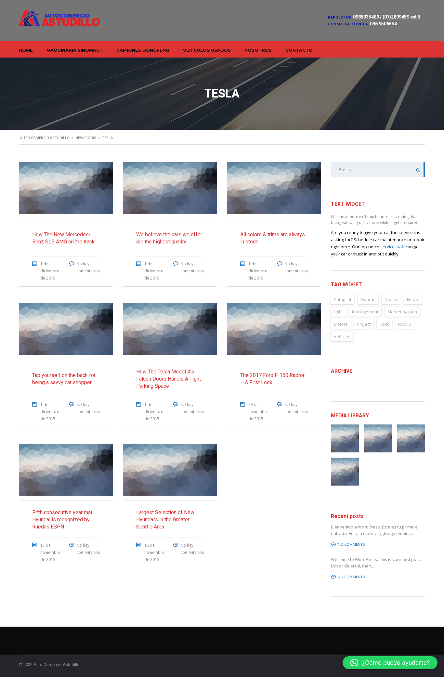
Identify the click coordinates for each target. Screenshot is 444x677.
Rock (384, 324)
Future (413, 299)
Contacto (299, 50)
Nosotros (258, 50)
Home (26, 50)
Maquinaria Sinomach (74, 50)
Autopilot (342, 299)
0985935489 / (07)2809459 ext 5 (386, 17)
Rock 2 (404, 324)
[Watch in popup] (344, 438)
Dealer (391, 299)
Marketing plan (402, 312)
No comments (351, 544)
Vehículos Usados (207, 50)
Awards (367, 299)
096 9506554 (383, 23)
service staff (392, 247)
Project (364, 324)
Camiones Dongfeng (142, 50)
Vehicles (342, 336)
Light (338, 312)
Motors (341, 324)
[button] (390, 662)
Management (365, 312)
